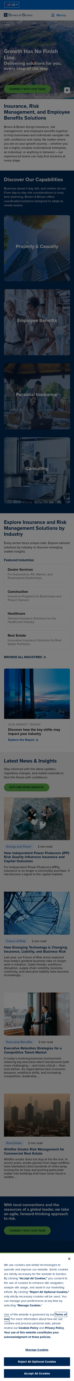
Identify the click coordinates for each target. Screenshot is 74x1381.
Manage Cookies (36, 1350)
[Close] (69, 1258)
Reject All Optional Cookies (37, 1361)
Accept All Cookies (37, 1373)
